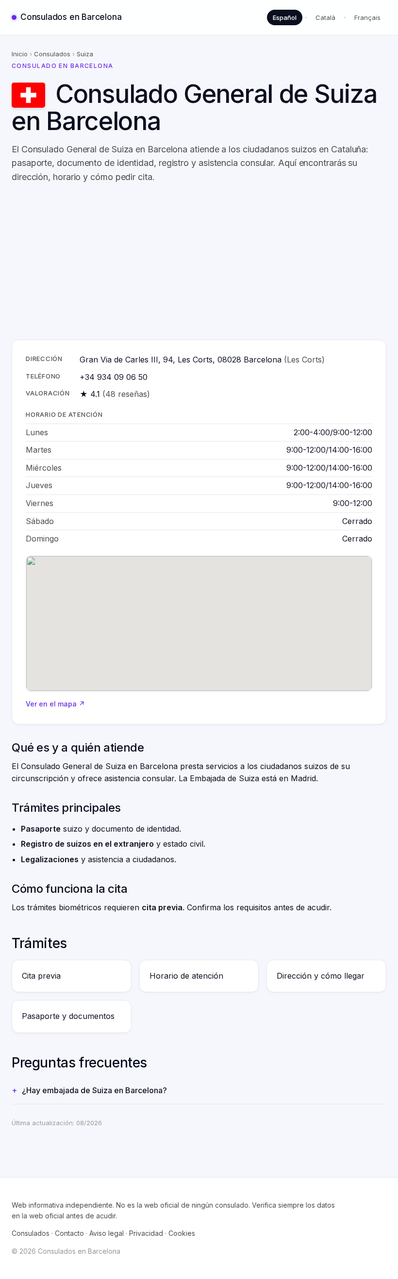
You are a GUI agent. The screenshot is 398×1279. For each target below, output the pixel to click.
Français (367, 17)
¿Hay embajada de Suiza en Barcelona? (94, 1090)
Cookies (181, 1233)
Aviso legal (106, 1233)
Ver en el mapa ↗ (55, 704)
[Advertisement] (199, 262)
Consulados (52, 54)
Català (325, 17)
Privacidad (146, 1233)
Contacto (69, 1233)
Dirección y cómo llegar (321, 976)
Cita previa (41, 976)
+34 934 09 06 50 (114, 377)
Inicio (20, 54)
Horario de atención (186, 976)
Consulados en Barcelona (70, 17)
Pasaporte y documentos (68, 1016)
